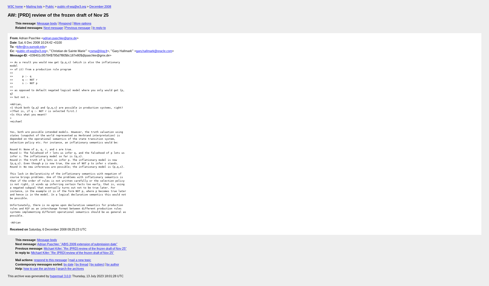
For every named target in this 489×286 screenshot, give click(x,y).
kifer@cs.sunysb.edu (31, 46)
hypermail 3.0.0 (60, 276)
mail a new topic (80, 260)
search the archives (70, 268)
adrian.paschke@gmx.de (60, 38)
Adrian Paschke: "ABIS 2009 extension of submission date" (77, 244)
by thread (82, 264)
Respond (65, 23)
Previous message (77, 27)
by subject (97, 264)
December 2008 (100, 6)
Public (49, 6)
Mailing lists (34, 6)
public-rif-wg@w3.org (71, 6)
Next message (53, 27)
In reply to (99, 27)
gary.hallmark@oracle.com (154, 51)
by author (112, 264)
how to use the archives (39, 268)
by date (69, 264)
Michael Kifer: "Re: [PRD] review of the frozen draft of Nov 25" (85, 248)
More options (82, 23)
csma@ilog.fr (98, 51)
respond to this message (50, 260)
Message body (47, 23)
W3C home (15, 6)
